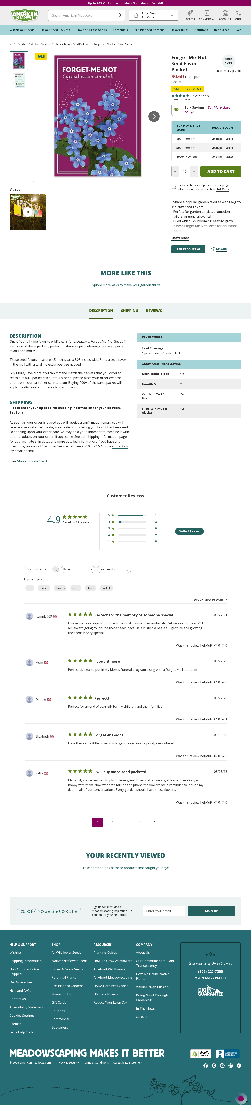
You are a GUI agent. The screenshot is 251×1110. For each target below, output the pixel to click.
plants (90, 588)
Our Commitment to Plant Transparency (155, 963)
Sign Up (211, 911)
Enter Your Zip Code (228, 71)
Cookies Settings (22, 1015)
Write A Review (189, 531)
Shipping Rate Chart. (32, 461)
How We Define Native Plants (152, 976)
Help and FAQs (20, 990)
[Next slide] (154, 116)
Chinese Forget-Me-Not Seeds (193, 226)
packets (107, 588)
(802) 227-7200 (210, 971)
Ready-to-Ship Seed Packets (34, 44)
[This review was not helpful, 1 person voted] (223, 719)
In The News (145, 1008)
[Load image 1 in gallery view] (19, 60)
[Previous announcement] (12, 3)
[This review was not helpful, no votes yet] (223, 645)
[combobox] (78, 569)
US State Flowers (106, 994)
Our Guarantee (21, 982)
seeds (76, 588)
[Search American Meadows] (120, 15)
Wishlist (15, 952)
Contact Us (18, 999)
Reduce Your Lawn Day (111, 1002)
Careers (142, 1017)
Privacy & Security (67, 1062)
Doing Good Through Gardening (152, 997)
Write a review (182, 99)
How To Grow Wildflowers (113, 961)
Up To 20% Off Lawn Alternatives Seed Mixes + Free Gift (125, 3)
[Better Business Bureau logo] (228, 1053)
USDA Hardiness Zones (111, 986)
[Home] (11, 44)
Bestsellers (60, 1027)
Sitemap (16, 1024)
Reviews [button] (154, 310)
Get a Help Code (21, 1032)
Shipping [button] (129, 310)
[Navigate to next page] (154, 822)
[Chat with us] (241, 1099)
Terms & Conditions (96, 1062)
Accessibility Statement (26, 1007)
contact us (120, 446)
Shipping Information (26, 961)
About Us (143, 952)
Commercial (60, 1019)
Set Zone (222, 189)
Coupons (58, 1011)
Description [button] (101, 310)
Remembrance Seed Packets (72, 44)
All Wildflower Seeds (66, 952)
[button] (238, 15)
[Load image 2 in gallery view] (19, 81)
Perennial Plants (64, 977)
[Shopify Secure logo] (200, 1053)
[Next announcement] (239, 3)
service (43, 588)
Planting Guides (105, 952)
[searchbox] (37, 569)
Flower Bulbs (61, 994)
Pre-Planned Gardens (67, 986)
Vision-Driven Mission (152, 987)
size (29, 588)
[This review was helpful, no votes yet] (215, 645)
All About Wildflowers (109, 969)
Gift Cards (59, 1002)
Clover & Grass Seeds (67, 969)
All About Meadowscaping (113, 977)
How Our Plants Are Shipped (24, 971)
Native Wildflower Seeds (69, 961)
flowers (60, 588)
